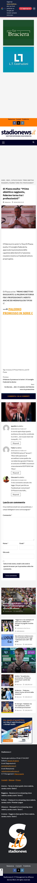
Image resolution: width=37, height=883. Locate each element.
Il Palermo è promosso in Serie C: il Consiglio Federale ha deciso (18, 379)
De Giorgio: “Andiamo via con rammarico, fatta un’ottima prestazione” (23, 705)
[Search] (33, 142)
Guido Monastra (8, 611)
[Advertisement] (18, 101)
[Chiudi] (5, 8)
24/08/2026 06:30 (20, 631)
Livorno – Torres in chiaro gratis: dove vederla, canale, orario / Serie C (17, 787)
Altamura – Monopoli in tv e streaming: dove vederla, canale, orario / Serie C (16, 808)
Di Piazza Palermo (18, 370)
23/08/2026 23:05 (19, 611)
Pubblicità (25, 119)
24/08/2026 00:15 (16, 670)
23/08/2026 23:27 (28, 697)
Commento (7, 515)
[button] (5, 142)
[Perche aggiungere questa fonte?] (34, 8)
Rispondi (16, 443)
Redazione (11, 119)
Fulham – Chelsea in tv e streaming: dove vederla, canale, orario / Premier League (18, 801)
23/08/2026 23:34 (28, 684)
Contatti (18, 119)
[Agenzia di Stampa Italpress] (16, 730)
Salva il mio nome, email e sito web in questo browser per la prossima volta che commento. (18, 566)
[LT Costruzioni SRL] (18, 59)
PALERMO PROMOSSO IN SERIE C (18, 311)
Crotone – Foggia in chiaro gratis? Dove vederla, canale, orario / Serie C (18, 815)
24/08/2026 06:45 (28, 644)
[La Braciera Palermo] (18, 33)
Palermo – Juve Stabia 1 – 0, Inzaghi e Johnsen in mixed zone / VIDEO (18, 665)
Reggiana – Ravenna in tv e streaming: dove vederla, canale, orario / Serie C (16, 794)
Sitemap (11, 780)
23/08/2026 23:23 (28, 710)
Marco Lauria (19, 774)
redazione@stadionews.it (10, 771)
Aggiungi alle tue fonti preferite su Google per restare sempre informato (13, 8)
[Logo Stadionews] (17, 838)
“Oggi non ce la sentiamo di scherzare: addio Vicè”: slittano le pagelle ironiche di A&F (24, 622)
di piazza (9, 370)
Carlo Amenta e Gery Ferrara (23, 628)
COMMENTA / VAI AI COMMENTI (18, 396)
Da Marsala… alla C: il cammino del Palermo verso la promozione (19, 386)
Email (22, 543)
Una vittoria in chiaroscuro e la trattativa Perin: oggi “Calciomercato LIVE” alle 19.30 (24, 639)
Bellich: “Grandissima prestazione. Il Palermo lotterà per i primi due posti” (23, 679)
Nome (5, 543)
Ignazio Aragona (13, 761)
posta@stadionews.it (8, 766)
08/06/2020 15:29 (19, 202)
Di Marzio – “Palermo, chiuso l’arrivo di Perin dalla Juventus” (24, 692)
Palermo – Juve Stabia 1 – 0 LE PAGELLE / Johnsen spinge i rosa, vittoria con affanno (16, 605)
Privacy (18, 780)
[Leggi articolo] (7, 625)
